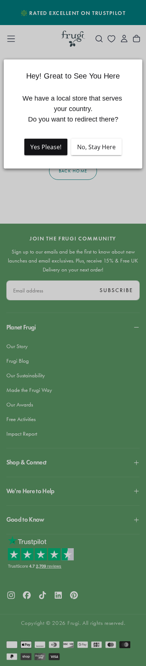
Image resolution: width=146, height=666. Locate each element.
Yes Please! (45, 146)
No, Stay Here (96, 146)
